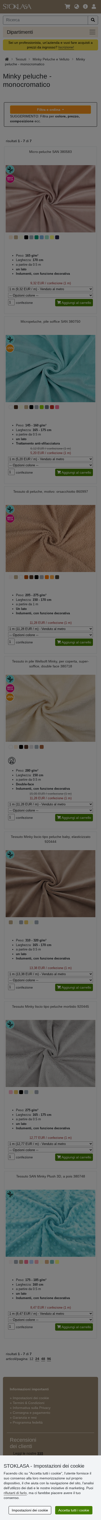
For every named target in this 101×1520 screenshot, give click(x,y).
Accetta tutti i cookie (73, 1510)
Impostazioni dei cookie (30, 1510)
